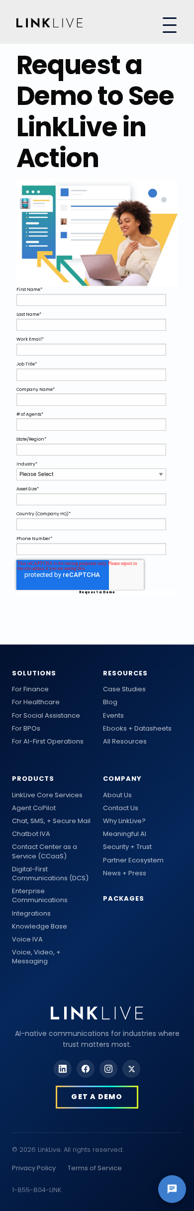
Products (33, 778)
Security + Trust (127, 846)
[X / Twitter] (131, 1069)
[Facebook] (86, 1069)
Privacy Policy (34, 1168)
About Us (117, 795)
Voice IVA (27, 939)
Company (122, 778)
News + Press (124, 873)
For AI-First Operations (48, 741)
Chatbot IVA (31, 834)
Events (113, 715)
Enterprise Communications (40, 896)
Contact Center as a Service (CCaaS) (44, 851)
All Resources (125, 741)
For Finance (30, 689)
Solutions (34, 673)
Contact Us (120, 808)
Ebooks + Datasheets (137, 728)
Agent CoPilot (34, 808)
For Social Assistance (46, 715)
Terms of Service (95, 1168)
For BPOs (26, 728)
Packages (123, 898)
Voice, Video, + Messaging (36, 957)
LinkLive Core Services (47, 795)
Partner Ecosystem (133, 860)
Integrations (31, 913)
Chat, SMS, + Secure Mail (51, 821)
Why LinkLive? (124, 821)
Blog (110, 702)
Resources (125, 673)
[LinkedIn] (63, 1069)
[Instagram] (108, 1069)
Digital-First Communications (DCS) (50, 874)
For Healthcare (36, 702)
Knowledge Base (39, 926)
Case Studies (124, 689)
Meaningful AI (124, 834)
